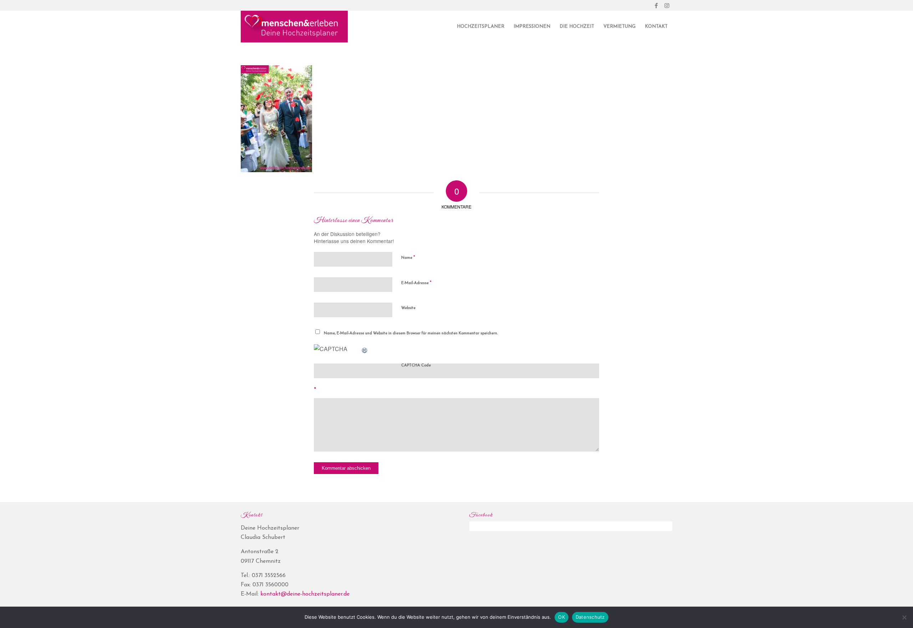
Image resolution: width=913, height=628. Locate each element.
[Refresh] (365, 349)
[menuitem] (480, 27)
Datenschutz (590, 617)
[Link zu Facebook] (656, 5)
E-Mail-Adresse (416, 282)
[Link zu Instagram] (667, 5)
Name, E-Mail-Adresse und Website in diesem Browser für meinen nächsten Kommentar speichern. (411, 333)
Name (408, 257)
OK (561, 617)
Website (408, 308)
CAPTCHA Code (416, 365)
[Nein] (904, 617)
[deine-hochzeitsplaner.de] (294, 27)
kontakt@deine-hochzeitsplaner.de (305, 594)
